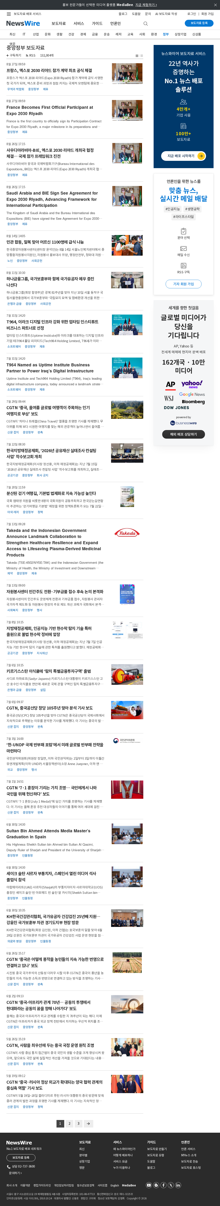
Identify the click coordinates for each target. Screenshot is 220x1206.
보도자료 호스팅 (191, 1168)
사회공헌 (36, 261)
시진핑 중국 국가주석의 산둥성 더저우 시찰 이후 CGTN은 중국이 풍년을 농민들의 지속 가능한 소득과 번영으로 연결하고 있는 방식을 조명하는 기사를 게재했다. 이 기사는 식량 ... (55, 978)
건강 (71, 34)
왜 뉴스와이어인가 (124, 1149)
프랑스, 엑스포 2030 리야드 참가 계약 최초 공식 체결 (49, 70)
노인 (10, 261)
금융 (95, 34)
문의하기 (15, 1173)
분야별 (83, 1155)
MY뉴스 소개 (188, 1155)
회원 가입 (207, 14)
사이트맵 (102, 1185)
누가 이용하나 (121, 1168)
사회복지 (12, 610)
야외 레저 (13, 512)
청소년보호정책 (85, 1185)
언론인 (115, 23)
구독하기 (15, 55)
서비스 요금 (120, 1161)
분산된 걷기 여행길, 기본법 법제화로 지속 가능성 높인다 (51, 493)
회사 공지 (42, 475)
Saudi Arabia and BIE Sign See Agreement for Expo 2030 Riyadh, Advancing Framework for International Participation (52, 199)
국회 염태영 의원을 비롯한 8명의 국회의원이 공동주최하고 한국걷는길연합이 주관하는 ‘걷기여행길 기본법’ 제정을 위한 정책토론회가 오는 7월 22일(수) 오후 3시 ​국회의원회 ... (54, 506)
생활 (59, 34)
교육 (130, 34)
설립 (43, 690)
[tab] (95, 1142)
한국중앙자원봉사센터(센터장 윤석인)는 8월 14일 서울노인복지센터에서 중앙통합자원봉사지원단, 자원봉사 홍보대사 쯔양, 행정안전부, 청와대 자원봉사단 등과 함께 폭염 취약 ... (55, 254)
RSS (32, 55)
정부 (166, 34)
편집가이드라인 (42, 1185)
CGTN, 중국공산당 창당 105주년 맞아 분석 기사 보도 (49, 708)
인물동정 (27, 855)
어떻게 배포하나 (123, 1155)
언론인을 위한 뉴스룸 (184, 181)
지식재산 (42, 653)
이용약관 (25, 1185)
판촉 (40, 432)
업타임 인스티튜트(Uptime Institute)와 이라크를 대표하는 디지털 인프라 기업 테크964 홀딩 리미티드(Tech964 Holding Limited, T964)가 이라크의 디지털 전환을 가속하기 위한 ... (55, 340)
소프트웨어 (14, 347)
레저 (118, 34)
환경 (154, 34)
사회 (142, 34)
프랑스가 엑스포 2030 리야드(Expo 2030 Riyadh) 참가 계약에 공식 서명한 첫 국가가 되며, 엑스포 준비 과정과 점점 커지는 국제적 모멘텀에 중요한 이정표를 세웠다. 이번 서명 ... (54, 83)
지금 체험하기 (146, 5)
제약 (10, 573)
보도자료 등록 (199, 23)
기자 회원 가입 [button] (183, 284)
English (115, 1185)
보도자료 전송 (189, 1161)
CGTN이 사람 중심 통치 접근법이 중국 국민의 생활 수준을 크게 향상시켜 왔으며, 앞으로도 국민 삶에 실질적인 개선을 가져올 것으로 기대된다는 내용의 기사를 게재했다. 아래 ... (55, 1058)
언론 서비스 (188, 1149)
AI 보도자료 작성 (166, 14)
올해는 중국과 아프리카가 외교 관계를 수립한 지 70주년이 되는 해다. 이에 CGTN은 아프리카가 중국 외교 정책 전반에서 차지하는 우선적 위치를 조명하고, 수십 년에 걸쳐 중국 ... (54, 1021)
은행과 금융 (14, 304)
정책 (40, 512)
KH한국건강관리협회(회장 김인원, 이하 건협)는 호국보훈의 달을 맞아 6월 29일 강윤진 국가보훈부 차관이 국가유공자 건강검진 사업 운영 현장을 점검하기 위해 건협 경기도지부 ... (55, 935)
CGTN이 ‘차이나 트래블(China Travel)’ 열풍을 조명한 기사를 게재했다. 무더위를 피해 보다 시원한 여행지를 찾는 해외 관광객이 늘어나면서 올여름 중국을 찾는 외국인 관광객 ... (55, 426)
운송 (107, 34)
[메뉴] (9, 14)
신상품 (196, 34)
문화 (47, 34)
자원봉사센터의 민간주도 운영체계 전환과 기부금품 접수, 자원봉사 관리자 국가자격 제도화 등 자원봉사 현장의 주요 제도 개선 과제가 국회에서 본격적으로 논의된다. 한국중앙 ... (55, 604)
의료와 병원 (14, 941)
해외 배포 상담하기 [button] (183, 434)
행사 (39, 610)
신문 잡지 (13, 432)
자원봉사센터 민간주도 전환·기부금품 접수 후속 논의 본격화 (54, 591)
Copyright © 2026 (137, 1198)
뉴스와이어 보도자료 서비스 (183, 53)
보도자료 (59, 23)
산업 (36, 34)
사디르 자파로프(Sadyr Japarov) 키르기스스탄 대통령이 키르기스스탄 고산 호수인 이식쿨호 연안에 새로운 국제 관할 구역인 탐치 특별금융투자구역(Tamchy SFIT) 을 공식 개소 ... (54, 684)
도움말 (136, 14)
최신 (12, 34)
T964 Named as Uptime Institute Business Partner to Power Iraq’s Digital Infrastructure (50, 368)
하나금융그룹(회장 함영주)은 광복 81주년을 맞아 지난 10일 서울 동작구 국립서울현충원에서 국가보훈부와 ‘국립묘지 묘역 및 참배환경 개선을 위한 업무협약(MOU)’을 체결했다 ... (54, 297)
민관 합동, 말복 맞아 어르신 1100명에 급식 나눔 (45, 242)
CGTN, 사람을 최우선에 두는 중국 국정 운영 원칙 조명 (50, 1045)
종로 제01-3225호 (123, 1194)
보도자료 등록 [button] (20, 1158)
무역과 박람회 (15, 89)
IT (24, 34)
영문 (12, 44)
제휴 (45, 89)
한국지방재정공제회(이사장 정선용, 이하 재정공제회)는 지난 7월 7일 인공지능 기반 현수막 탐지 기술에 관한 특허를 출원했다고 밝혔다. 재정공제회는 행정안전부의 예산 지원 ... (55, 647)
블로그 (123, 14)
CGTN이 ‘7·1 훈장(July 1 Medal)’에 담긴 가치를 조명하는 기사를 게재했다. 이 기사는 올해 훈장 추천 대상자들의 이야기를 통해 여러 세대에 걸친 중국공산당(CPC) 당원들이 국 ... (54, 806)
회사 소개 (11, 1185)
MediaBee (129, 1185)
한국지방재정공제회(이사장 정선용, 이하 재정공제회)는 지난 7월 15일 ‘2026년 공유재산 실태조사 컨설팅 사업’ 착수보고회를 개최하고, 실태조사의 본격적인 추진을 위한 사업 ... (54, 469)
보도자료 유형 (155, 1155)
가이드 (97, 23)
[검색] (145, 24)
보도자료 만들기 (157, 1149)
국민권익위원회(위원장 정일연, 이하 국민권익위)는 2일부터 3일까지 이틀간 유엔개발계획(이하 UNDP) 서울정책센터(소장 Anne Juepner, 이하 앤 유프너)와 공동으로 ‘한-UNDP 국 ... (55, 763)
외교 (10, 769)
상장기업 (180, 34)
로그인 (191, 14)
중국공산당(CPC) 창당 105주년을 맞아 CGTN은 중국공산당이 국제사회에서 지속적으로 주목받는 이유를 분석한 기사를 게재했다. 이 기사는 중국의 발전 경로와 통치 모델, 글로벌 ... (55, 720)
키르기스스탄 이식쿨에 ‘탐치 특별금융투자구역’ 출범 (48, 671)
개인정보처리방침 (64, 1185)
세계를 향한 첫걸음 (183, 307)
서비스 (78, 23)
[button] (137, 55)
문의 (148, 14)
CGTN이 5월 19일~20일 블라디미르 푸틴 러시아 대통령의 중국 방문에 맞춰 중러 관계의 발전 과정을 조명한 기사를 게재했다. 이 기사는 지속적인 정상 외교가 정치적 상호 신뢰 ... (55, 1101)
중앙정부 (33, 89)
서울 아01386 (31, 1198)
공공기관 (12, 475)
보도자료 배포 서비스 (27, 14)
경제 (83, 34)
